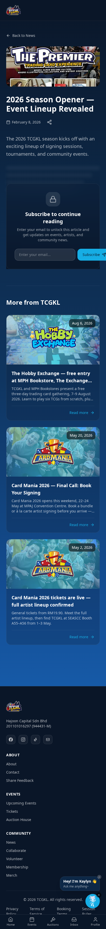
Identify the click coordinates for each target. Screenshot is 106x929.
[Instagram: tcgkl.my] (23, 739)
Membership (17, 867)
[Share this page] (49, 122)
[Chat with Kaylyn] (92, 901)
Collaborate (16, 850)
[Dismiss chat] (98, 895)
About (11, 763)
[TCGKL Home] (14, 706)
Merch (11, 875)
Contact (12, 772)
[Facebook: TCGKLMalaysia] (10, 739)
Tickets (12, 811)
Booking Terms (64, 911)
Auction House (18, 819)
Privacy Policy (12, 911)
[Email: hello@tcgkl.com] (47, 739)
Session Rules (88, 911)
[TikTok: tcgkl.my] (35, 739)
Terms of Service (37, 911)
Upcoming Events (21, 803)
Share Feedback (19, 780)
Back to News (23, 35)
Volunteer (14, 858)
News (11, 842)
